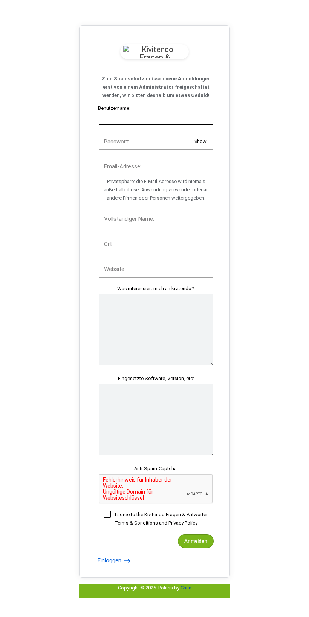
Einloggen (110, 560)
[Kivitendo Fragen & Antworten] (154, 51)
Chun (186, 588)
